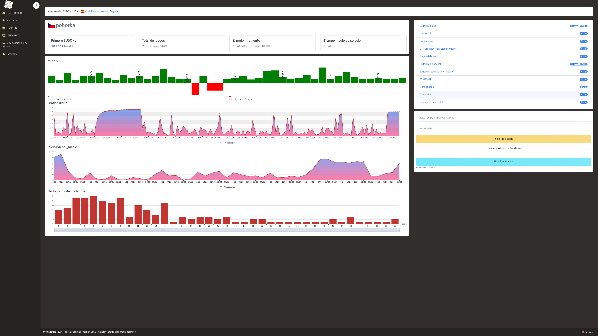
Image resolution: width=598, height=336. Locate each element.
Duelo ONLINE (13, 28)
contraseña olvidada (425, 167)
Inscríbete (12, 54)
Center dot (503, 94)
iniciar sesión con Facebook (505, 148)
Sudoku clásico (503, 25)
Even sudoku (503, 41)
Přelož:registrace (503, 161)
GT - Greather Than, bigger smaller (503, 48)
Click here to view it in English (101, 11)
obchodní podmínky (126, 332)
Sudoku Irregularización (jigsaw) (503, 71)
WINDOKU (503, 79)
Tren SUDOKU (14, 13)
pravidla (112, 332)
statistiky (102, 332)
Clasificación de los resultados (15, 45)
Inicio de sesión (503, 138)
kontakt (67, 332)
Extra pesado (503, 86)
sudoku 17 (503, 33)
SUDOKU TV (13, 35)
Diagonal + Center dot (503, 102)
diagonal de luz (503, 56)
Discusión (12, 20)
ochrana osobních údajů (84, 332)
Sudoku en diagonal (503, 64)
